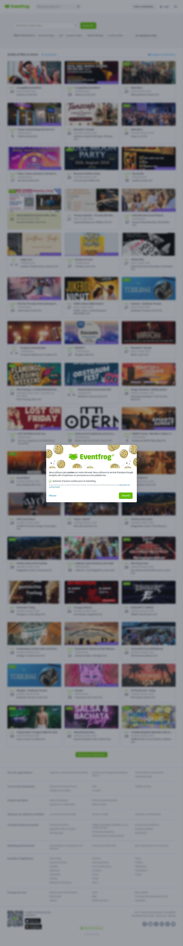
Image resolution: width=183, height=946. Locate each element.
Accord (126, 495)
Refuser (52, 495)
